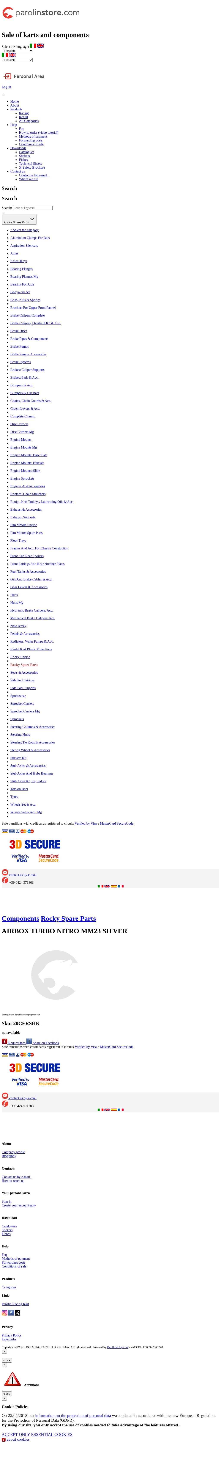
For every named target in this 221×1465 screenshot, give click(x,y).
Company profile (13, 1152)
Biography (9, 1156)
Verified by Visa (86, 823)
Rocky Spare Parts (16, 222)
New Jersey (18, 626)
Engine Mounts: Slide (25, 470)
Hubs (14, 595)
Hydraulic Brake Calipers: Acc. (31, 610)
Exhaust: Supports (22, 517)
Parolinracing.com (117, 1347)
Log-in (6, 87)
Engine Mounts (20, 439)
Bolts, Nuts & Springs (25, 300)
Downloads (18, 148)
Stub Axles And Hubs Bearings (31, 773)
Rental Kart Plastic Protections (31, 649)
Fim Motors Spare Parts (26, 533)
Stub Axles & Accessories (28, 765)
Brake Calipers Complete (27, 315)
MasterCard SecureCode (116, 823)
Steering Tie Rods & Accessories (32, 742)
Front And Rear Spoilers (27, 556)
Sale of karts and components (45, 35)
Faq (21, 128)
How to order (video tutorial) (38, 132)
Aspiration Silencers (24, 245)
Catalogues (26, 152)
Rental (23, 117)
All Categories (29, 121)
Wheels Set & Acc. (23, 804)
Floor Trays (18, 540)
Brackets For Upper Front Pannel (33, 307)
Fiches (23, 160)
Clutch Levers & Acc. (25, 408)
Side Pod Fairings (22, 680)
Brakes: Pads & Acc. (24, 377)
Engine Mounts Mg (23, 447)
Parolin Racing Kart (15, 1304)
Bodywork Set (20, 292)
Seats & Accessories (24, 672)
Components (20, 918)
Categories (9, 1287)
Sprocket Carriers (22, 703)
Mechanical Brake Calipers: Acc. (32, 618)
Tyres (14, 796)
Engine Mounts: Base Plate (28, 455)
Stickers (24, 156)
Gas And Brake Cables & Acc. (31, 579)
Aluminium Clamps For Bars (30, 238)
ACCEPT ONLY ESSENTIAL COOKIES (37, 1434)
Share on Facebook (45, 1043)
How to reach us (13, 1181)
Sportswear (18, 696)
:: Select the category (24, 230)
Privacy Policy (12, 1335)
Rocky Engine (20, 657)
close (6, 1360)
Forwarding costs (31, 140)
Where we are (28, 179)
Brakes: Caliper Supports (27, 370)
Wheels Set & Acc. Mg (26, 812)
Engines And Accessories (27, 486)
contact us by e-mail (22, 875)
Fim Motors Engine (23, 525)
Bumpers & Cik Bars (24, 393)
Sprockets (17, 719)
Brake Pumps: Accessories (28, 354)
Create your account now (19, 1205)
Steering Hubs (20, 734)
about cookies (18, 1439)
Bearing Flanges (21, 269)
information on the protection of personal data (73, 1415)
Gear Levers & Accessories (28, 587)
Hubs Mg (16, 602)
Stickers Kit (18, 758)
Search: (7, 208)
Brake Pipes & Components (29, 338)
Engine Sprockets (22, 478)
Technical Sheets (30, 163)
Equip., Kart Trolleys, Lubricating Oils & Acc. (42, 501)
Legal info (9, 1339)
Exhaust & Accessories (26, 509)
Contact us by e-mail (34, 175)
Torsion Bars (19, 789)
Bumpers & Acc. (21, 385)
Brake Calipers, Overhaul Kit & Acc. (35, 323)
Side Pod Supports (23, 688)
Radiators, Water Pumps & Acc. (32, 641)
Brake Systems (20, 362)
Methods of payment (33, 136)
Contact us (17, 171)
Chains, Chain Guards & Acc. (30, 401)
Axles (14, 253)
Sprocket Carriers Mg (25, 711)
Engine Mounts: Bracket (27, 463)
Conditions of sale (31, 144)
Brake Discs (18, 331)
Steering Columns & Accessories (32, 727)
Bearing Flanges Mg (24, 276)
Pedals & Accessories (24, 633)
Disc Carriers (19, 424)
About (14, 105)
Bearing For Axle (22, 284)
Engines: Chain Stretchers (28, 494)
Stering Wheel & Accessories (30, 750)
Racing (24, 113)
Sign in (6, 1201)
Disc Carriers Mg (22, 432)
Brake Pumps (19, 346)
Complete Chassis (22, 416)
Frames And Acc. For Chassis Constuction (39, 548)
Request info (16, 1043)
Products (16, 109)
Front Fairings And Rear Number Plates (37, 564)
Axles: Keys (18, 261)
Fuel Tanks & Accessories (28, 571)
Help (13, 125)
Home (14, 101)
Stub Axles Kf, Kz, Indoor (28, 781)
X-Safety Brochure (32, 167)
